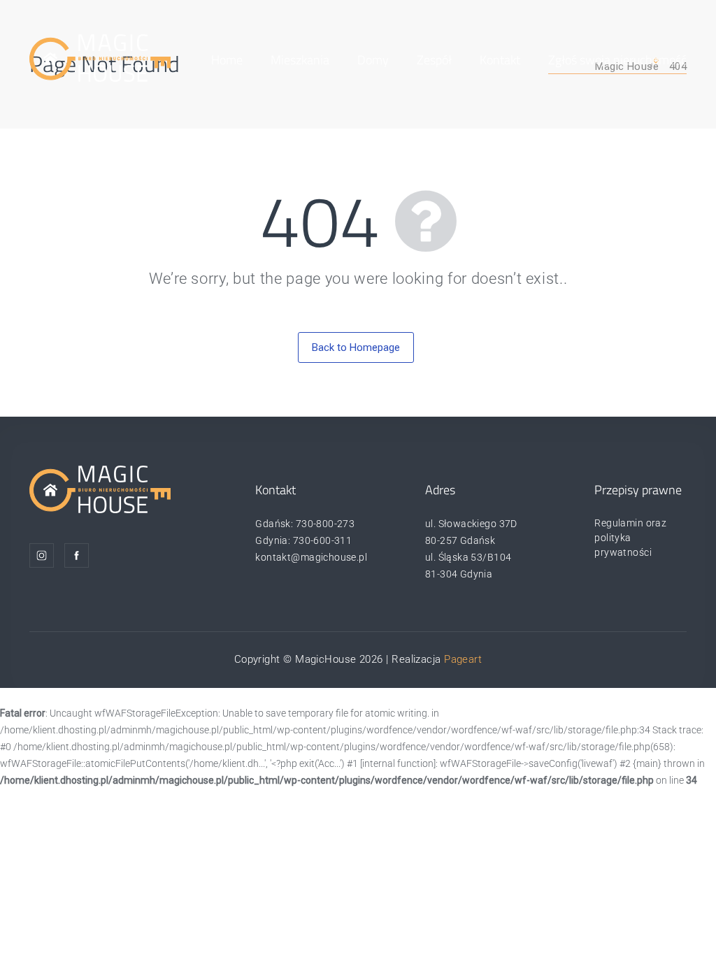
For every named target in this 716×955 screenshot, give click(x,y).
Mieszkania (300, 59)
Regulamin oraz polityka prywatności (630, 537)
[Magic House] (100, 57)
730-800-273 (325, 523)
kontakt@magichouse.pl (311, 557)
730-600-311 (322, 540)
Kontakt (500, 59)
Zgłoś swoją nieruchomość (617, 59)
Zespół (434, 59)
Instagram (41, 555)
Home (227, 59)
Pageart (463, 659)
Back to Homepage (356, 347)
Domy (373, 59)
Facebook (76, 555)
